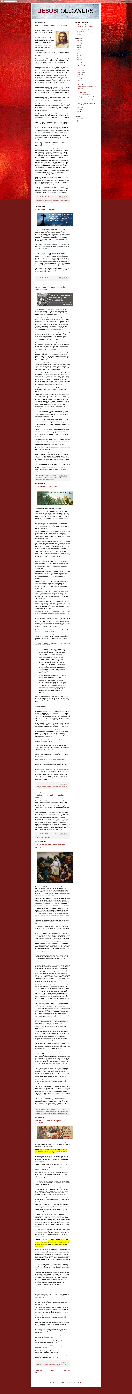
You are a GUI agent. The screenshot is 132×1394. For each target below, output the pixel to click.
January (80, 109)
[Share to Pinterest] (67, 197)
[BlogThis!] (62, 197)
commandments (51, 1364)
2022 (78, 45)
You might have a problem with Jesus (51, 26)
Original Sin (51, 787)
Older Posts (67, 1370)
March (80, 85)
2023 (78, 43)
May (79, 80)
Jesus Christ (51, 198)
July (79, 76)
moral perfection (63, 198)
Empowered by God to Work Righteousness (83, 30)
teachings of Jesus (50, 479)
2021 (78, 47)
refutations (51, 200)
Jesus (40, 477)
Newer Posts (38, 1370)
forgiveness (48, 279)
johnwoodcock (68, 1382)
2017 (78, 55)
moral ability (57, 198)
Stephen (81, 118)
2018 (78, 53)
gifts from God (55, 1111)
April (79, 82)
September (81, 72)
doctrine (44, 786)
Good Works (45, 198)
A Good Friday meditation (46, 209)
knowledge (41, 1113)
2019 (78, 51)
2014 (78, 62)
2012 (78, 112)
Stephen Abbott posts (40, 479)
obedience (46, 200)
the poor (49, 837)
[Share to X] (63, 197)
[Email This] (60, 197)
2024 (78, 41)
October (80, 70)
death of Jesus (42, 279)
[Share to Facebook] (65, 197)
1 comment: (53, 1109)
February (80, 107)
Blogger (81, 1382)
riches (61, 200)
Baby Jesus (41, 1364)
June (79, 78)
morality (60, 786)
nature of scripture (40, 200)
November (81, 68)
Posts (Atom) (45, 1372)
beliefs (40, 198)
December (81, 66)
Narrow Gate (65, 786)
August (80, 74)
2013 (78, 64)
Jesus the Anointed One (53, 477)
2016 (78, 57)
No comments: (54, 196)
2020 (78, 49)
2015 (78, 59)
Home (52, 1370)
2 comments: (53, 1362)
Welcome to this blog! (82, 25)
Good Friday (54, 279)
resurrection (57, 200)
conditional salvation (43, 1111)
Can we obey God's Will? (46, 486)
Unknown (81, 121)
